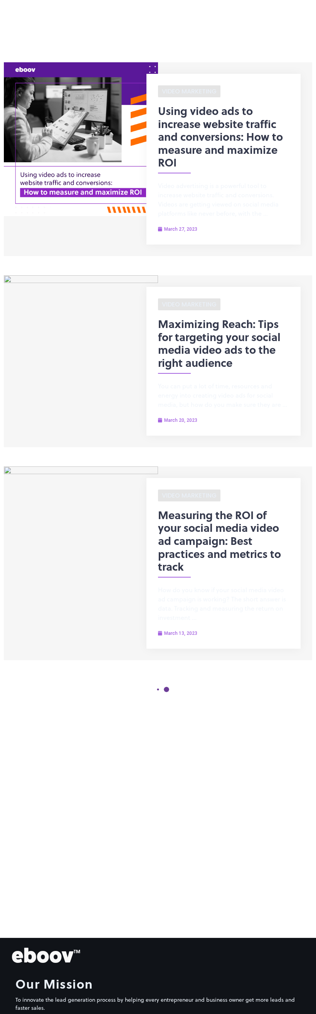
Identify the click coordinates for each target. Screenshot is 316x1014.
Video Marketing (189, 91)
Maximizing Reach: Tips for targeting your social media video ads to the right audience (219, 343)
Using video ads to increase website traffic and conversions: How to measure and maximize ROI (220, 136)
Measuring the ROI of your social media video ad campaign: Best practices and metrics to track (219, 540)
